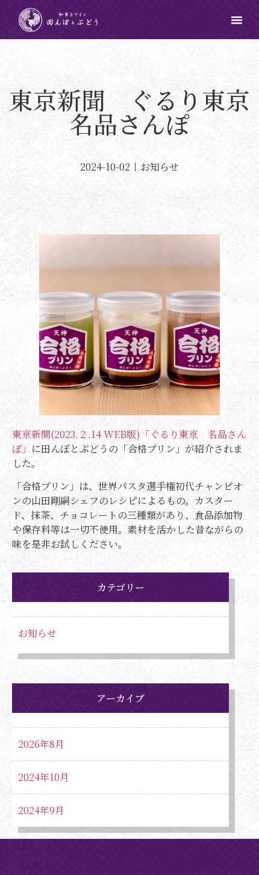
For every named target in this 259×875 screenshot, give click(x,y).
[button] (237, 20)
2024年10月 (43, 777)
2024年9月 (41, 810)
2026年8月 (41, 744)
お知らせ (37, 633)
